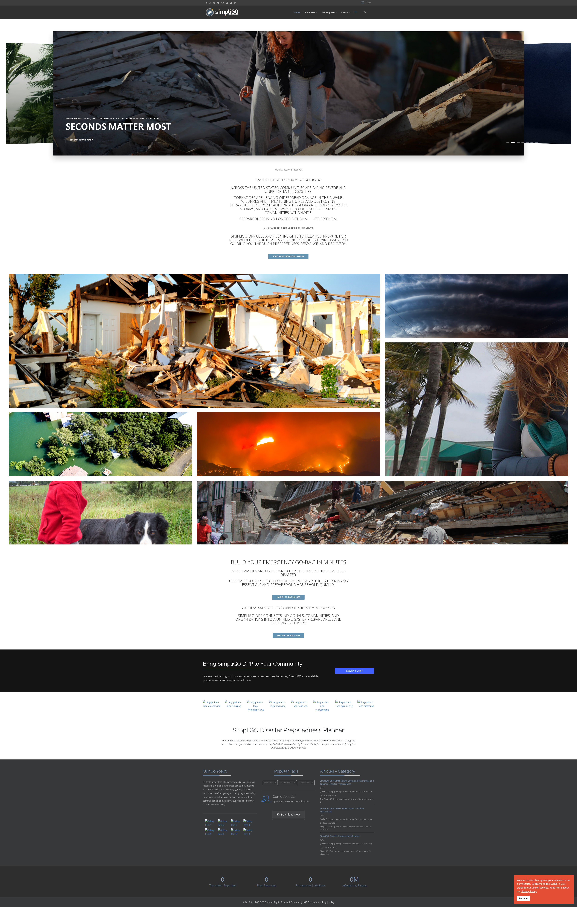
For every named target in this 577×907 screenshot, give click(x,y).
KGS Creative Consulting (314, 902)
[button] (365, 2)
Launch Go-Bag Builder (288, 597)
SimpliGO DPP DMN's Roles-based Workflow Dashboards (342, 810)
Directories (309, 12)
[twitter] (210, 2)
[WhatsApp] (235, 2)
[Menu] (355, 12)
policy (331, 902)
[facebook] (206, 2)
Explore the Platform (288, 635)
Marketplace (328, 12)
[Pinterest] (218, 2)
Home (297, 12)
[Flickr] (231, 2)
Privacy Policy (529, 891)
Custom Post (306, 782)
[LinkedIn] (227, 2)
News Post (270, 782)
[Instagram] (214, 2)
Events (344, 12)
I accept (523, 898)
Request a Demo (354, 670)
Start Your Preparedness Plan (288, 256)
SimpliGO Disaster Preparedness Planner (340, 836)
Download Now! (290, 814)
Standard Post (287, 782)
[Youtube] (222, 2)
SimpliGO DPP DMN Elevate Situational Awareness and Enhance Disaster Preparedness (347, 782)
